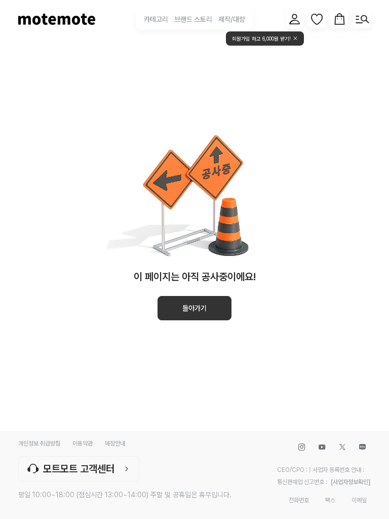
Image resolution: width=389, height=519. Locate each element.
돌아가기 (194, 308)
